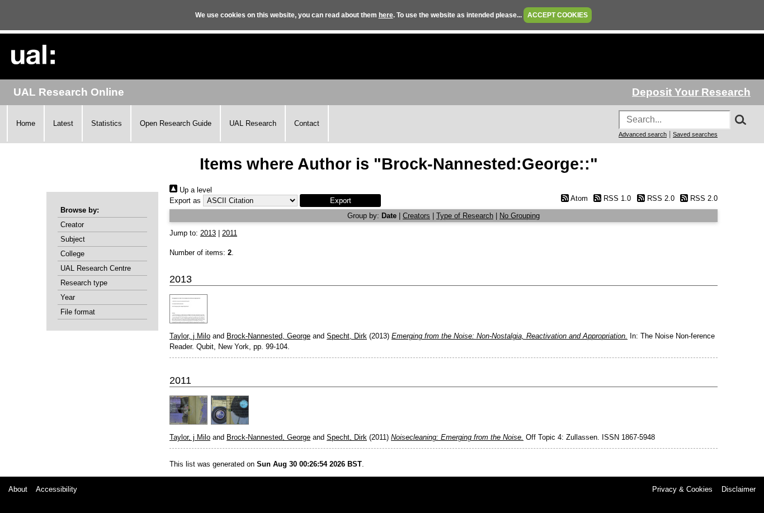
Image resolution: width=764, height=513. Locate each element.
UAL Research (252, 123)
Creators (416, 215)
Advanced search (643, 134)
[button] (340, 200)
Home (25, 123)
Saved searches (695, 134)
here (386, 15)
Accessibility (56, 489)
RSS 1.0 (616, 198)
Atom (578, 198)
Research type (83, 283)
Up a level (194, 190)
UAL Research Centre (95, 268)
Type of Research (464, 215)
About (17, 489)
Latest (63, 123)
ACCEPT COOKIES (557, 15)
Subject (72, 239)
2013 (208, 233)
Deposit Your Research (691, 92)
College (72, 254)
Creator (72, 224)
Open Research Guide (175, 123)
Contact (306, 123)
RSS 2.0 (659, 198)
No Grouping (519, 215)
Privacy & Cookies (682, 489)
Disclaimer (738, 489)
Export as (185, 200)
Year (67, 297)
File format (77, 312)
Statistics (106, 123)
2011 (229, 233)
